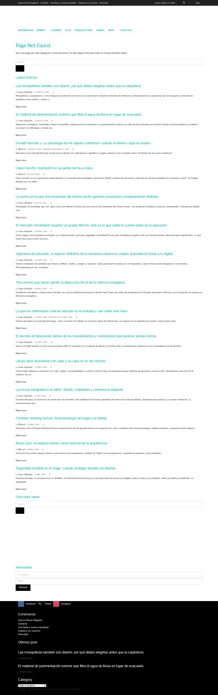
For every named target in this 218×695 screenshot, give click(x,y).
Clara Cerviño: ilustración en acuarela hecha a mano (54, 168)
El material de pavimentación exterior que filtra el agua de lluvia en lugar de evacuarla (78, 114)
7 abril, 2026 (39, 474)
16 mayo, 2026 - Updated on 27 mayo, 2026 (53, 317)
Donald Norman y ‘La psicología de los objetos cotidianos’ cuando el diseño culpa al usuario (83, 143)
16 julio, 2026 (40, 203)
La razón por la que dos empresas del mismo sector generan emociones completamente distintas (87, 197)
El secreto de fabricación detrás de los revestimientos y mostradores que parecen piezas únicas (86, 336)
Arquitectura (84, 30)
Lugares (56, 30)
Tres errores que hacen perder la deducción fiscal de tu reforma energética (70, 282)
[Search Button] (199, 30)
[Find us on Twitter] (184, 3)
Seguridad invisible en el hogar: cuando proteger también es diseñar (66, 468)
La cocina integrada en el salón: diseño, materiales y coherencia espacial (69, 390)
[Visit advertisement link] (109, 538)
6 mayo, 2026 (40, 396)
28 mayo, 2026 (40, 289)
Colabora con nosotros (87, 3)
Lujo (68, 30)
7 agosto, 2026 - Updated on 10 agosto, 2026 (48, 149)
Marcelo (21, 148)
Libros (100, 30)
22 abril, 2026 (33, 424)
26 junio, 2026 (40, 231)
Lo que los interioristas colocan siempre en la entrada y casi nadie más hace (72, 311)
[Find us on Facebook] (180, 3)
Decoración (25, 30)
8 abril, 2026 (32, 449)
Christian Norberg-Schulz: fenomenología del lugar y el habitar (61, 418)
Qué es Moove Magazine (28, 3)
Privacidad (103, 3)
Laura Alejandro (25, 91)
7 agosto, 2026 (41, 121)
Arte (111, 30)
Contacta (44, 3)
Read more (21, 107)
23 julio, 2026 (33, 174)
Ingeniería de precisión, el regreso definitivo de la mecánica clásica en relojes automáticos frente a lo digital (94, 254)
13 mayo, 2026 (40, 342)
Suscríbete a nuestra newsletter (63, 3)
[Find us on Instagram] (188, 3)
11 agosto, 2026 (41, 92)
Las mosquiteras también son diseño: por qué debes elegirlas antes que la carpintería (78, 86)
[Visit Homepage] (41, 16)
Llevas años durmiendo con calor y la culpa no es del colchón (61, 361)
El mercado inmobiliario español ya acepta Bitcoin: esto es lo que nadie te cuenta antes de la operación (91, 225)
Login (197, 3)
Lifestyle (126, 30)
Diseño (41, 30)
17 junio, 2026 (40, 260)
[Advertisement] (142, 15)
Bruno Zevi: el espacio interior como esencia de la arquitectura (61, 443)
